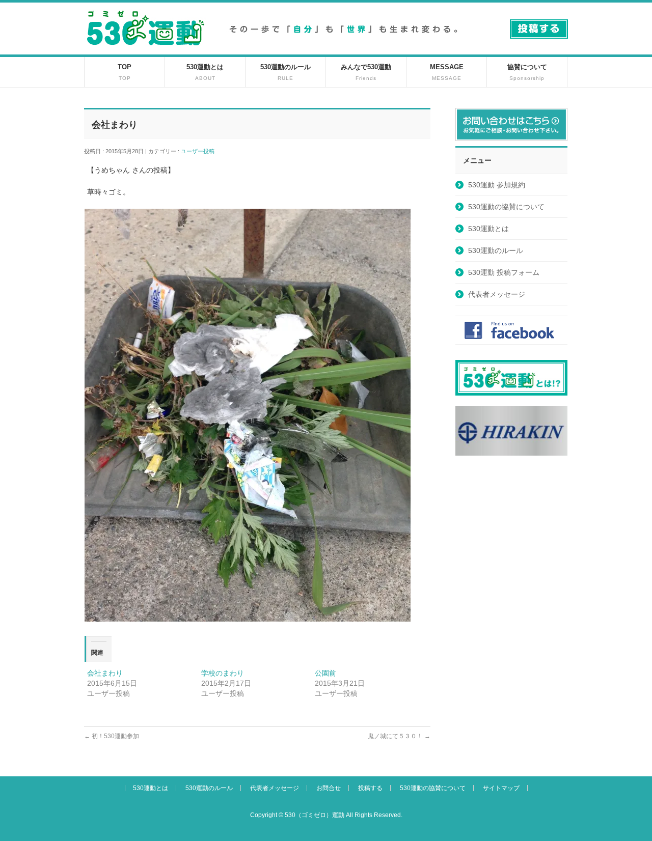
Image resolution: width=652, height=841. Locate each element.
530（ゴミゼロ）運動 (314, 815)
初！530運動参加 (111, 736)
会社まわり (105, 673)
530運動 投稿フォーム (503, 272)
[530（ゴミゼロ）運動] (145, 49)
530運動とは (488, 229)
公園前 (325, 673)
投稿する (370, 788)
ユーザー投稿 (200, 151)
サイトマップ (501, 788)
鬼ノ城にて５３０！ (399, 736)
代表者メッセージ (496, 294)
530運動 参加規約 (496, 185)
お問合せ (328, 788)
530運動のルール (495, 250)
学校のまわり (222, 673)
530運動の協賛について (506, 207)
